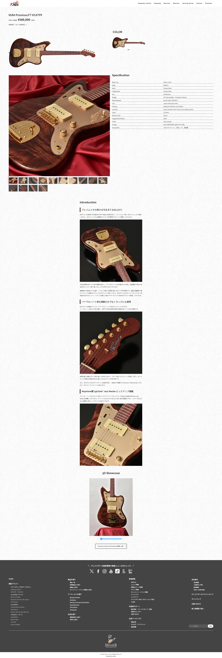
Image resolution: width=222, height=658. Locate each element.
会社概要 (196, 582)
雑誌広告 (133, 622)
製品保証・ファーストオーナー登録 (141, 609)
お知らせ (133, 582)
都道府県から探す (75, 617)
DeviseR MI (14, 617)
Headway (157, 3)
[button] (99, 126)
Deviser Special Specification (20, 612)
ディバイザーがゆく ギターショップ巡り (143, 599)
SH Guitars (73, 610)
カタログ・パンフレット (138, 624)
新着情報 (132, 579)
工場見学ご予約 (198, 585)
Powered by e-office (111, 656)
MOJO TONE (14, 619)
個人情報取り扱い (198, 608)
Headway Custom (144, 3)
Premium (208, 3)
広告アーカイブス (135, 618)
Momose (176, 3)
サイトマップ (196, 599)
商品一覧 (72, 582)
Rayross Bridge (15, 624)
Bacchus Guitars (16, 597)
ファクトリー (135, 597)
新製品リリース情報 (137, 587)
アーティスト (135, 594)
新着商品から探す (75, 585)
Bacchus (167, 3)
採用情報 (196, 587)
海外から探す (74, 619)
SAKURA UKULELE (17, 592)
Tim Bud (13, 622)
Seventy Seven (188, 3)
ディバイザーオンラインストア (202, 594)
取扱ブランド (13, 584)
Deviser (199, 3)
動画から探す (74, 587)
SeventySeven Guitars (18, 607)
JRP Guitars (14, 609)
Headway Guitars (16, 589)
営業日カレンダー (136, 612)
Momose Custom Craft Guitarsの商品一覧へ (111, 546)
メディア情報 (135, 589)
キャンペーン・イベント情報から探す (81, 590)
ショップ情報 (135, 585)
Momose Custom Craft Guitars (20, 599)
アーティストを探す (75, 594)
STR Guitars (14, 602)
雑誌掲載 (133, 627)
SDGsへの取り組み (199, 590)
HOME (11, 579)
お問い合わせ (135, 614)
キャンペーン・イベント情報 (139, 592)
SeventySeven (74, 605)
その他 (133, 602)
